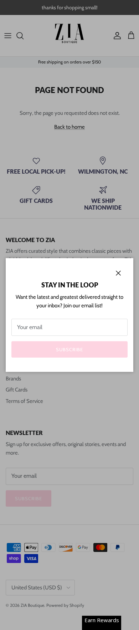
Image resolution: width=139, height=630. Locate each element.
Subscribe (69, 349)
